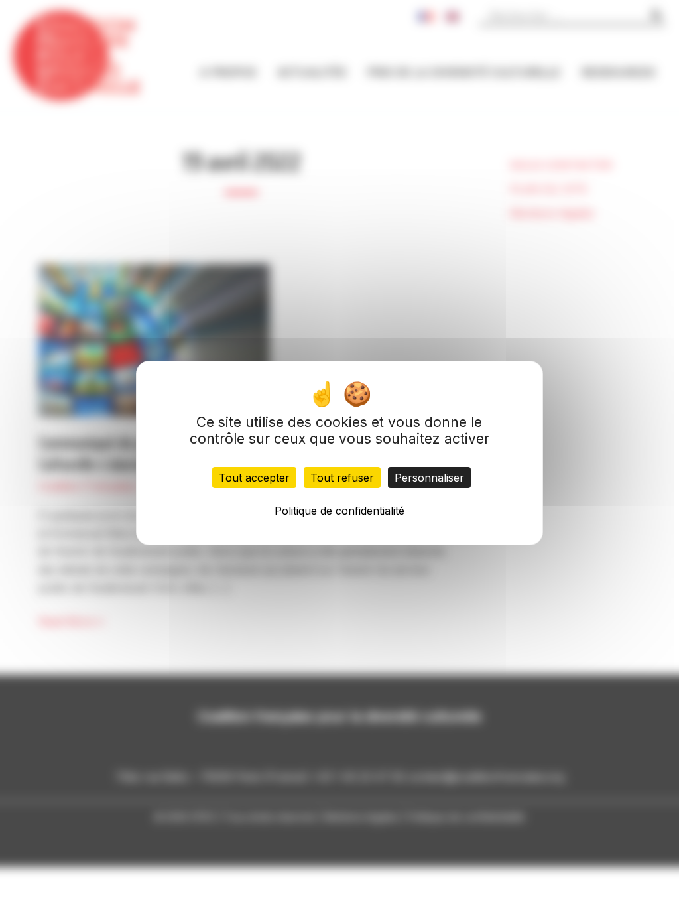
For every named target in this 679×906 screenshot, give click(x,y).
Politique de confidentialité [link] (339, 510)
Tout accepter (254, 477)
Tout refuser (342, 477)
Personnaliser (429, 477)
